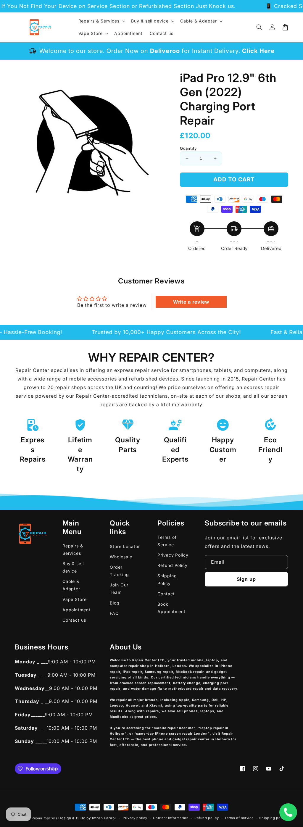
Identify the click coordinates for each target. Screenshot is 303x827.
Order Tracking (119, 571)
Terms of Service (167, 541)
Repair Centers (44, 818)
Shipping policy (273, 818)
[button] (259, 27)
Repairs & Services (72, 549)
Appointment (76, 609)
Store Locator (125, 546)
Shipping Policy (167, 579)
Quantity (188, 148)
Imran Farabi (104, 818)
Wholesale (121, 556)
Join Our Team (119, 588)
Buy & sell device (73, 567)
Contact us (74, 620)
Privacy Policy (172, 554)
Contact (166, 593)
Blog (115, 602)
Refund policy (206, 818)
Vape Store (74, 599)
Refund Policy (172, 565)
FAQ (114, 613)
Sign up (246, 579)
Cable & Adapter (71, 585)
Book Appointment (171, 608)
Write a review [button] (191, 302)
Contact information (170, 818)
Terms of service (239, 818)
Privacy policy (135, 818)
